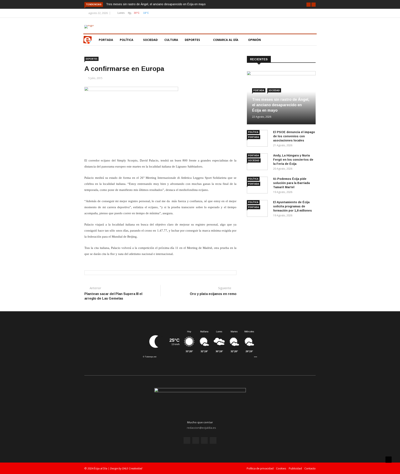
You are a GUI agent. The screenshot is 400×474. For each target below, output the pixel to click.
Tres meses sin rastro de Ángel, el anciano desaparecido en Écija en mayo (156, 4)
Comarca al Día (226, 40)
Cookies (281, 468)
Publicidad (295, 468)
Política (127, 40)
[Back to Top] (388, 459)
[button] (308, 5)
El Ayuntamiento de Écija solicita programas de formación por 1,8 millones (292, 206)
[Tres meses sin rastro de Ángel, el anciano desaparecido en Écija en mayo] (281, 74)
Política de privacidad (260, 468)
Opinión (255, 40)
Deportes (192, 40)
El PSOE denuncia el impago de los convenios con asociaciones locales (294, 136)
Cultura (171, 40)
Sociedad (150, 40)
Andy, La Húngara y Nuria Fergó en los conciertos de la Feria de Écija (293, 159)
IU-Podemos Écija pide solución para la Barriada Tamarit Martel (291, 183)
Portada (106, 40)
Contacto (310, 468)
